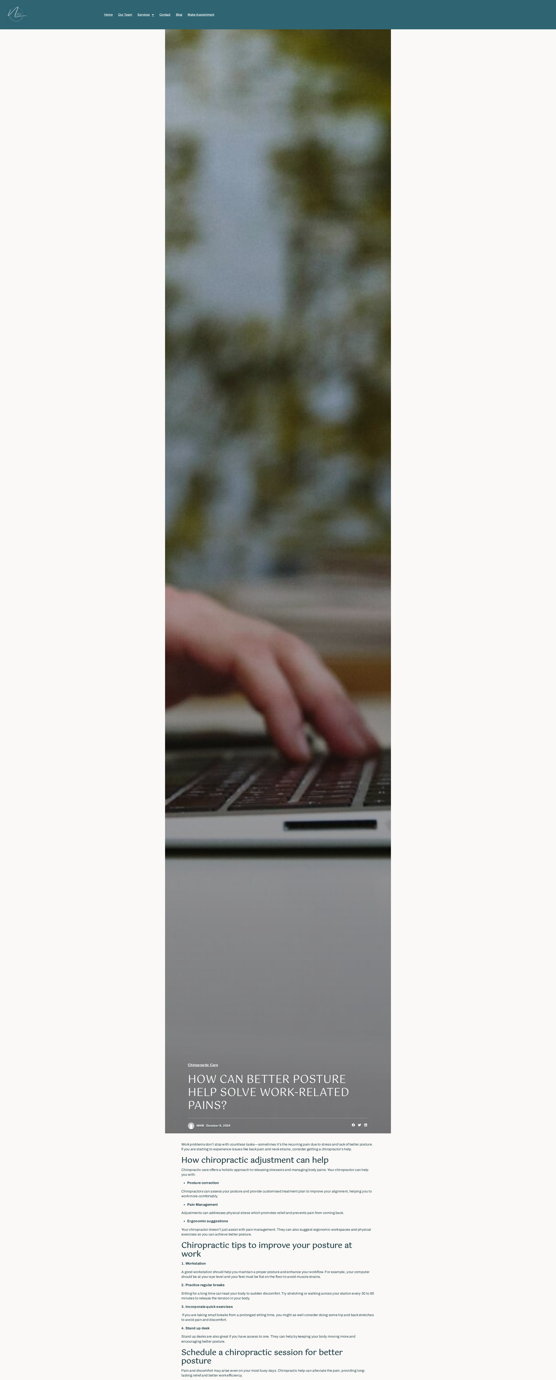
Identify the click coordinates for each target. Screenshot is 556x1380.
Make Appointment (201, 14)
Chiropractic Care (203, 1065)
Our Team (125, 14)
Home (108, 14)
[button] (353, 1125)
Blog (179, 14)
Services (143, 14)
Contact (164, 14)
